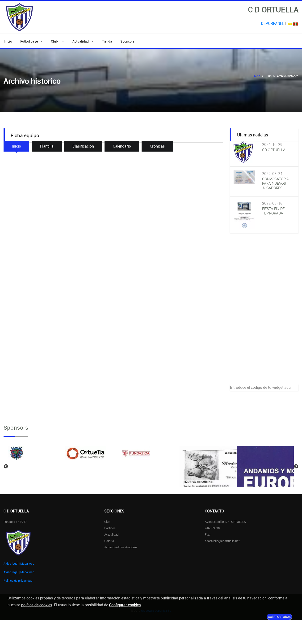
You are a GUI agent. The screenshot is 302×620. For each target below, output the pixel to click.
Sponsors (127, 41)
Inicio (8, 41)
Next (296, 466)
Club (55, 41)
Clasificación (83, 146)
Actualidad (80, 41)
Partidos (110, 528)
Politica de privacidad (18, 580)
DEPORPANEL (272, 23)
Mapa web (27, 563)
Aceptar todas (279, 617)
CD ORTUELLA (273, 150)
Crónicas (157, 146)
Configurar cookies (125, 604)
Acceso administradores (121, 547)
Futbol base (29, 41)
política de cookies (36, 604)
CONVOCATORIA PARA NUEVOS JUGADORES (275, 183)
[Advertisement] (264, 313)
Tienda (107, 41)
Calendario (122, 146)
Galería (109, 541)
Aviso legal (11, 563)
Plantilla (47, 146)
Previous (6, 466)
